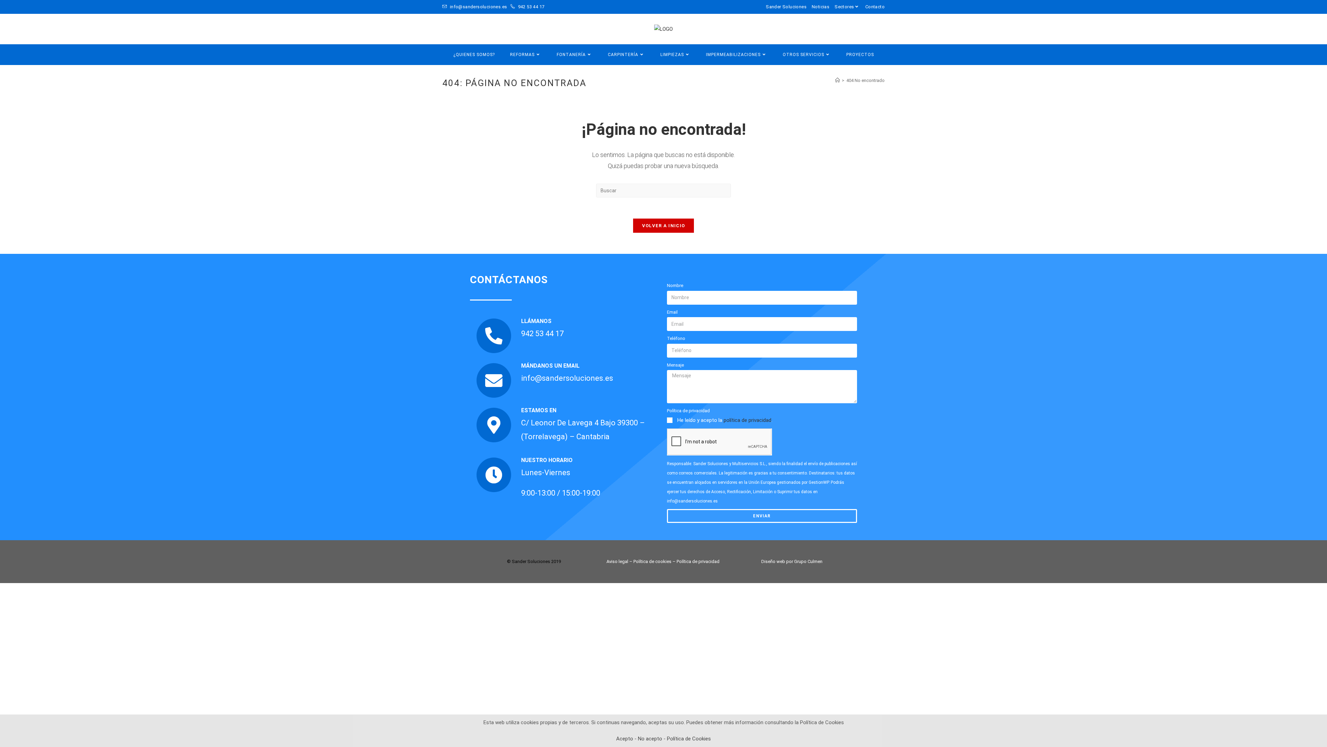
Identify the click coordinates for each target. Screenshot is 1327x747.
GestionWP (819, 482)
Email (672, 312)
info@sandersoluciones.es (478, 6)
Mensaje (675, 365)
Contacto (875, 6)
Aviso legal (617, 561)
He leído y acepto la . (724, 420)
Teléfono (676, 338)
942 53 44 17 (530, 6)
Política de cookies (652, 561)
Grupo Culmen (808, 561)
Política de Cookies (689, 739)
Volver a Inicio (663, 225)
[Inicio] (837, 80)
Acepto (624, 739)
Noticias (820, 6)
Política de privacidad (688, 410)
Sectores (844, 6)
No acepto (650, 739)
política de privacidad (747, 420)
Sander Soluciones (786, 6)
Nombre (675, 285)
